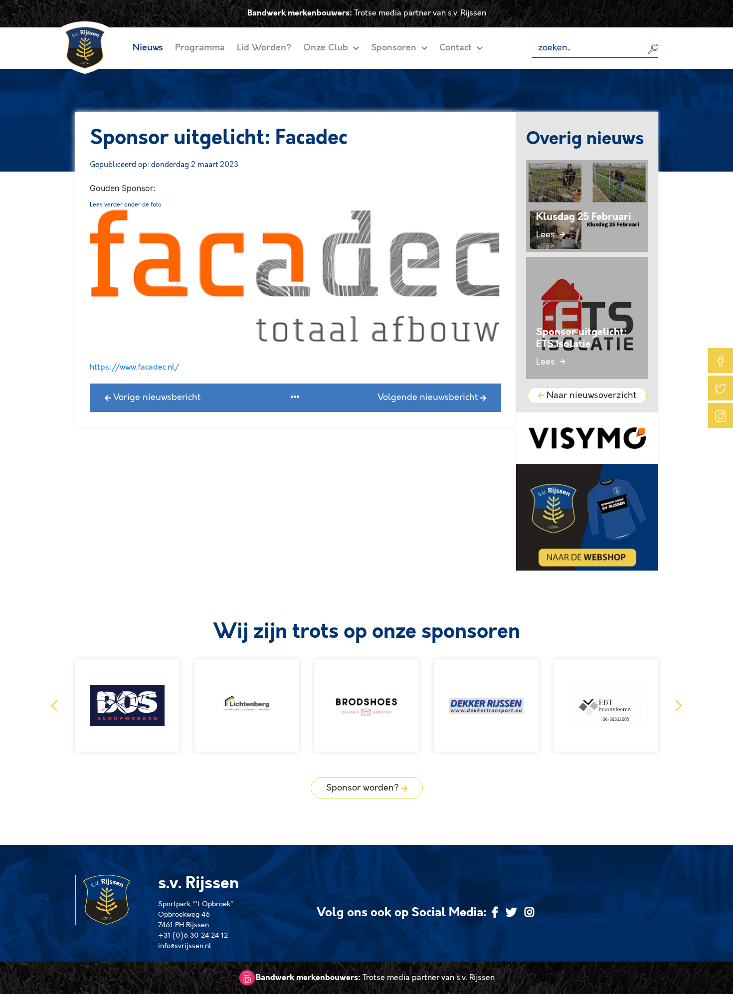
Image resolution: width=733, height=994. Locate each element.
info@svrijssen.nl (184, 946)
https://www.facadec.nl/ (134, 367)
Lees (546, 234)
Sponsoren (395, 47)
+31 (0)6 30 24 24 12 (193, 936)
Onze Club (327, 47)
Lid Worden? (264, 47)
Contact (456, 47)
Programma (200, 47)
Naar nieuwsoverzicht (590, 395)
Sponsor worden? (363, 788)
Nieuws (148, 47)
